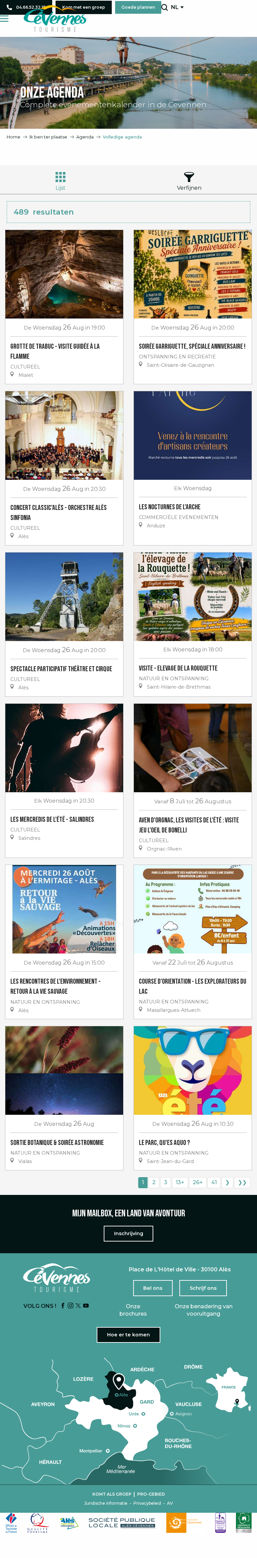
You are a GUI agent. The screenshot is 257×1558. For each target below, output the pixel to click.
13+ (180, 1182)
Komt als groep (112, 1494)
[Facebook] (63, 1306)
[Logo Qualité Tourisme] (38, 1523)
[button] (164, 7)
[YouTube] (86, 1306)
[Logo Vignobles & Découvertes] (244, 1523)
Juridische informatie (105, 1503)
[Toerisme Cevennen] (54, 18)
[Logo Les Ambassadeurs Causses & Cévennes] (220, 1523)
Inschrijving (128, 1233)
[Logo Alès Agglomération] (69, 1523)
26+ (198, 1182)
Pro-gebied (151, 1494)
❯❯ (242, 1182)
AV (170, 1503)
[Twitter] (78, 1306)
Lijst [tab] (61, 188)
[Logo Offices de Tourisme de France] (11, 1523)
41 (214, 1182)
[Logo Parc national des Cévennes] (185, 1523)
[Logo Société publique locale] (122, 1523)
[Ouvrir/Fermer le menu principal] (4, 18)
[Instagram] (70, 1306)
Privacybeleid (147, 1503)
